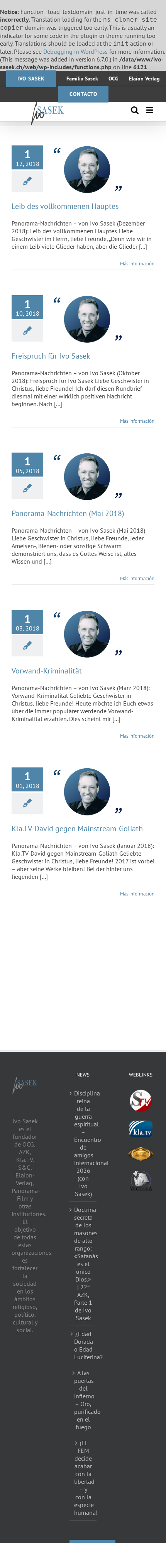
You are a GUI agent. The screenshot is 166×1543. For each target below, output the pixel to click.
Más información (137, 263)
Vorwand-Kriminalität (47, 671)
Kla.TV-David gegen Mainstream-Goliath (77, 829)
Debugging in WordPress (75, 51)
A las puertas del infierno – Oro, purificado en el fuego (83, 1400)
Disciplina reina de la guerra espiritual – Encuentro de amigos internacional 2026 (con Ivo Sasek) (83, 1143)
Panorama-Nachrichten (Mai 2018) (68, 513)
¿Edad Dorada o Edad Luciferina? (83, 1345)
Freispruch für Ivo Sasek (51, 356)
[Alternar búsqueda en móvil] (135, 110)
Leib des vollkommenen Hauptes (65, 206)
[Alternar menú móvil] (150, 110)
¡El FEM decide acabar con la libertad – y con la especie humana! (83, 1477)
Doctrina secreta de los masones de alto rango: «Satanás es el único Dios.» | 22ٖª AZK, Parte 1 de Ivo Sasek (83, 1264)
